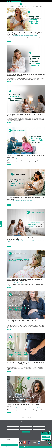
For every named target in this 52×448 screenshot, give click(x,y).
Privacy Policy (11, 446)
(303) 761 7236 (31, 433)
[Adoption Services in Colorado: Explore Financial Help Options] (26, 99)
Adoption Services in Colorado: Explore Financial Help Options (25, 115)
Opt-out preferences (8, 446)
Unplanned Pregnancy (35, 35)
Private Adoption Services (37, 76)
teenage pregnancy (36, 158)
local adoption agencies (29, 200)
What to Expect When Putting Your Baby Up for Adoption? (24, 321)
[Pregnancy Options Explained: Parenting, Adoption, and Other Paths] (26, 17)
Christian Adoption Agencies (22, 240)
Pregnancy (43, 240)
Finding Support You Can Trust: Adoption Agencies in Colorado (25, 198)
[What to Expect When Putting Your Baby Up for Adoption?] (26, 305)
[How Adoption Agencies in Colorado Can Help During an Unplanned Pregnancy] (26, 59)
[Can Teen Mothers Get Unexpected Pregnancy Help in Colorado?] (26, 140)
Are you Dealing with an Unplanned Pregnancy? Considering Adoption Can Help (24, 279)
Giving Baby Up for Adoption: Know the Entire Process (24, 405)
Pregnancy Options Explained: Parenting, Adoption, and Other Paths (25, 33)
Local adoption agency (29, 76)
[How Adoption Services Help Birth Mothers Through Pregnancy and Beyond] (26, 222)
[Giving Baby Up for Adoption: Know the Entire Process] (26, 389)
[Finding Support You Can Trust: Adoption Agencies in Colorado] (26, 182)
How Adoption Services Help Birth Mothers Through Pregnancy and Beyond (25, 238)
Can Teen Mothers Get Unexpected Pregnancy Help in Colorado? (25, 156)
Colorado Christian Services (28, 35)
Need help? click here (17, 1)
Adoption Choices (20, 35)
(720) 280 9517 (36, 1)
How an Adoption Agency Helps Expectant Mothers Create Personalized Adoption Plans (25, 363)
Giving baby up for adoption (22, 76)
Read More (9, 81)
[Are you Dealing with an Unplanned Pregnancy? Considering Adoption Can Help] (26, 264)
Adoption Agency (15, 35)
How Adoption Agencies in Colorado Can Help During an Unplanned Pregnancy (26, 74)
